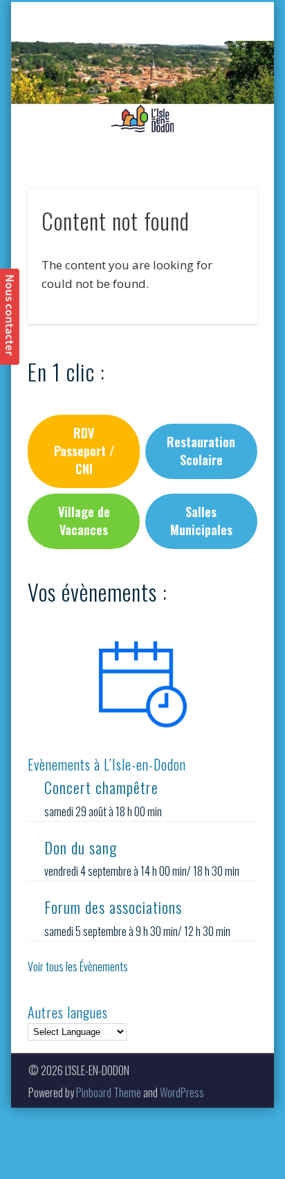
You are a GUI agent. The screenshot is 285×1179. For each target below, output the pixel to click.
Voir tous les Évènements (78, 966)
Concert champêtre (101, 787)
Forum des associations (113, 907)
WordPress (182, 1092)
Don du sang (80, 847)
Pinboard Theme (108, 1092)
